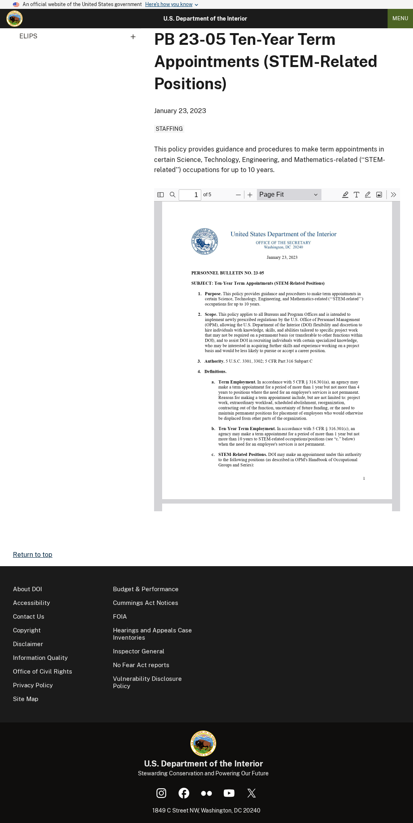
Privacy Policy (33, 685)
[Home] (14, 18)
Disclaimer (28, 643)
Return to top (32, 554)
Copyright (27, 630)
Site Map (25, 698)
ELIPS (28, 36)
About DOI (27, 589)
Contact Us (28, 616)
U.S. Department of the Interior (205, 18)
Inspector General (139, 651)
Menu (400, 18)
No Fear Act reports (141, 664)
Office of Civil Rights (42, 671)
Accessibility (31, 602)
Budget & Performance (146, 589)
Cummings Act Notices (145, 602)
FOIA (120, 616)
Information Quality (40, 657)
